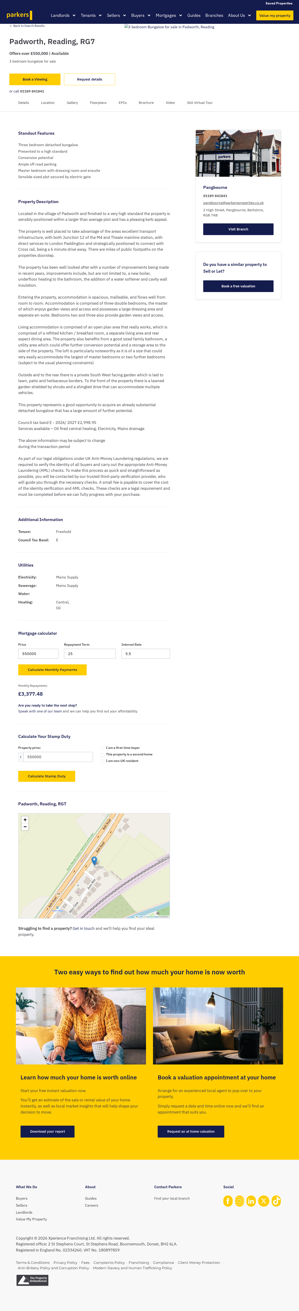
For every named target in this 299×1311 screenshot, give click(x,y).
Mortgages (166, 15)
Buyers (138, 15)
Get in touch (84, 928)
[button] (94, 861)
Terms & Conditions (33, 1262)
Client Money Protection (199, 1262)
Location (48, 102)
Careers (91, 1205)
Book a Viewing (35, 79)
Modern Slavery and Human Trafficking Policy (132, 1268)
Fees (85, 1262)
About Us (236, 15)
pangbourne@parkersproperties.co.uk (233, 203)
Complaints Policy (109, 1262)
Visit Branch (238, 229)
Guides (194, 15)
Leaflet (140, 916)
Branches (214, 15)
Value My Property (31, 1219)
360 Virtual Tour (200, 102)
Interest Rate (131, 644)
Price (22, 644)
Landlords (60, 15)
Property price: (29, 748)
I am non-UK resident (122, 761)
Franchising (139, 1262)
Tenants (88, 15)
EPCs (123, 102)
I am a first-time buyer (123, 748)
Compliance (163, 1262)
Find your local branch (172, 1198)
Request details (89, 79)
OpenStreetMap (152, 916)
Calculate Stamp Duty (47, 776)
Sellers (113, 15)
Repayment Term (76, 644)
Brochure (146, 102)
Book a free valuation (238, 286)
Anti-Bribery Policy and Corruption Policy (53, 1268)
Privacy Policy (65, 1262)
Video (170, 102)
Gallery (72, 102)
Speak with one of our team (40, 711)
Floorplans (98, 102)
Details (23, 102)
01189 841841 (32, 91)
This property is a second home (129, 754)
